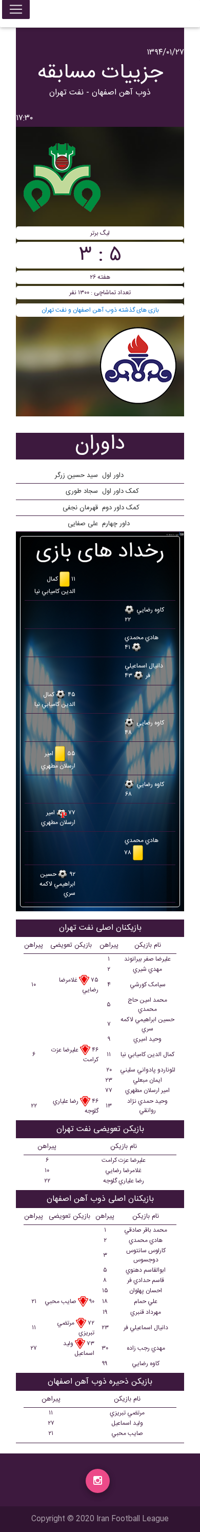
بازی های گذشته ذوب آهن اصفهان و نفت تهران (100, 310)
